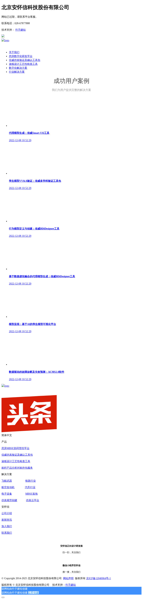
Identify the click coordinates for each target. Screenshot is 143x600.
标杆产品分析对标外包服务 (17, 467)
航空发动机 (8, 487)
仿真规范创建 (9, 500)
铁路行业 (30, 480)
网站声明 (68, 578)
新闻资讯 (6, 519)
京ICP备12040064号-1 (98, 578)
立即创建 (33, 592)
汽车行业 (30, 487)
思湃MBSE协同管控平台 (15, 448)
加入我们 (6, 526)
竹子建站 (20, 29)
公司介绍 (6, 513)
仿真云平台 (32, 500)
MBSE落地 (31, 493)
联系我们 (6, 532)
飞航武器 (6, 480)
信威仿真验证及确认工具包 (17, 454)
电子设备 (6, 493)
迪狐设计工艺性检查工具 (15, 461)
